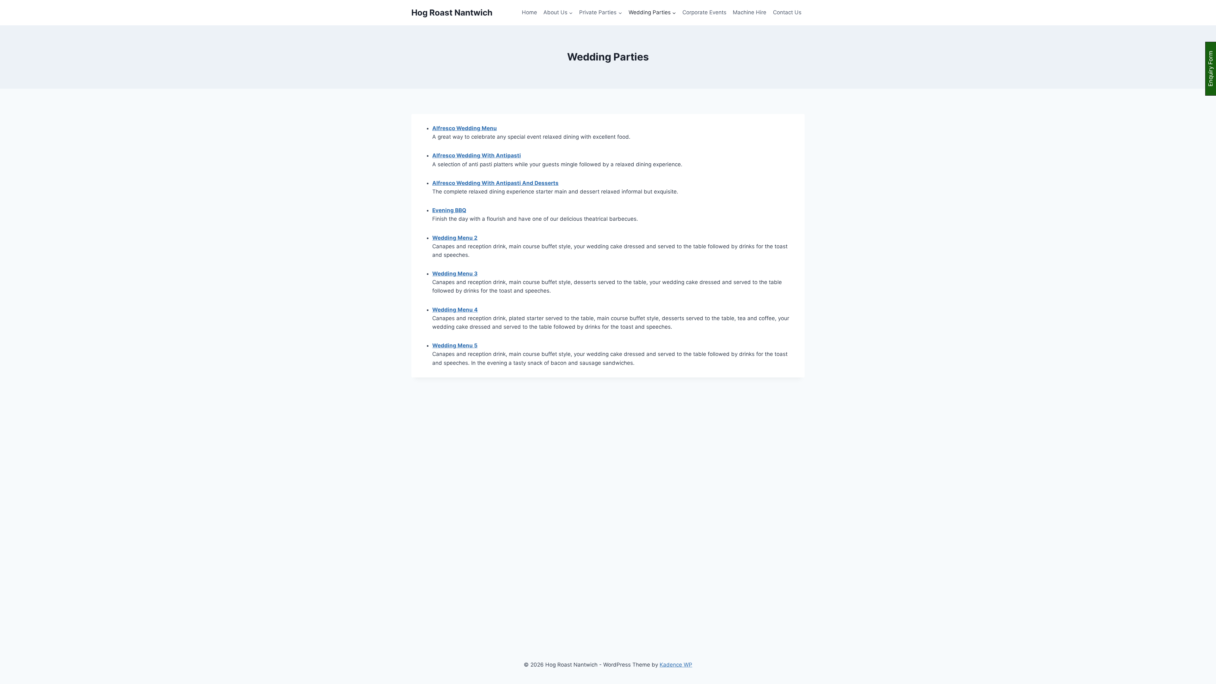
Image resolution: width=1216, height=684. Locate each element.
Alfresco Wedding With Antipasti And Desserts (495, 183)
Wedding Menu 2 (455, 238)
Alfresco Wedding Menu (464, 128)
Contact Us (787, 12)
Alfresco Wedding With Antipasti (476, 155)
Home (529, 12)
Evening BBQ (449, 210)
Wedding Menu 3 (455, 273)
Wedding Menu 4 (455, 310)
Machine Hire (749, 12)
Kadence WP (676, 665)
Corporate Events (704, 12)
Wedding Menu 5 (455, 345)
